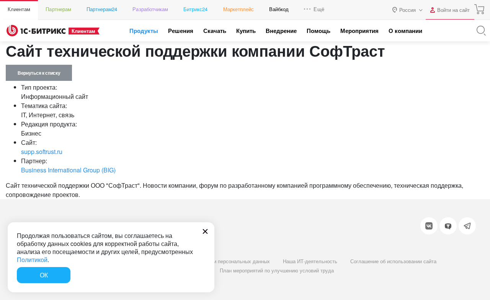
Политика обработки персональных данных (220, 261)
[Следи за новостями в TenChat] (448, 225)
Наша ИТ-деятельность (310, 261)
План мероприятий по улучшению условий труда (277, 270)
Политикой (32, 259)
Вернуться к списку (39, 72)
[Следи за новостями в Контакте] (429, 225)
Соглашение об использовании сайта (393, 261)
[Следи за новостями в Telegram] (467, 225)
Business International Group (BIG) (68, 170)
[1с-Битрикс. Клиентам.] (36, 30)
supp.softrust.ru (41, 151)
